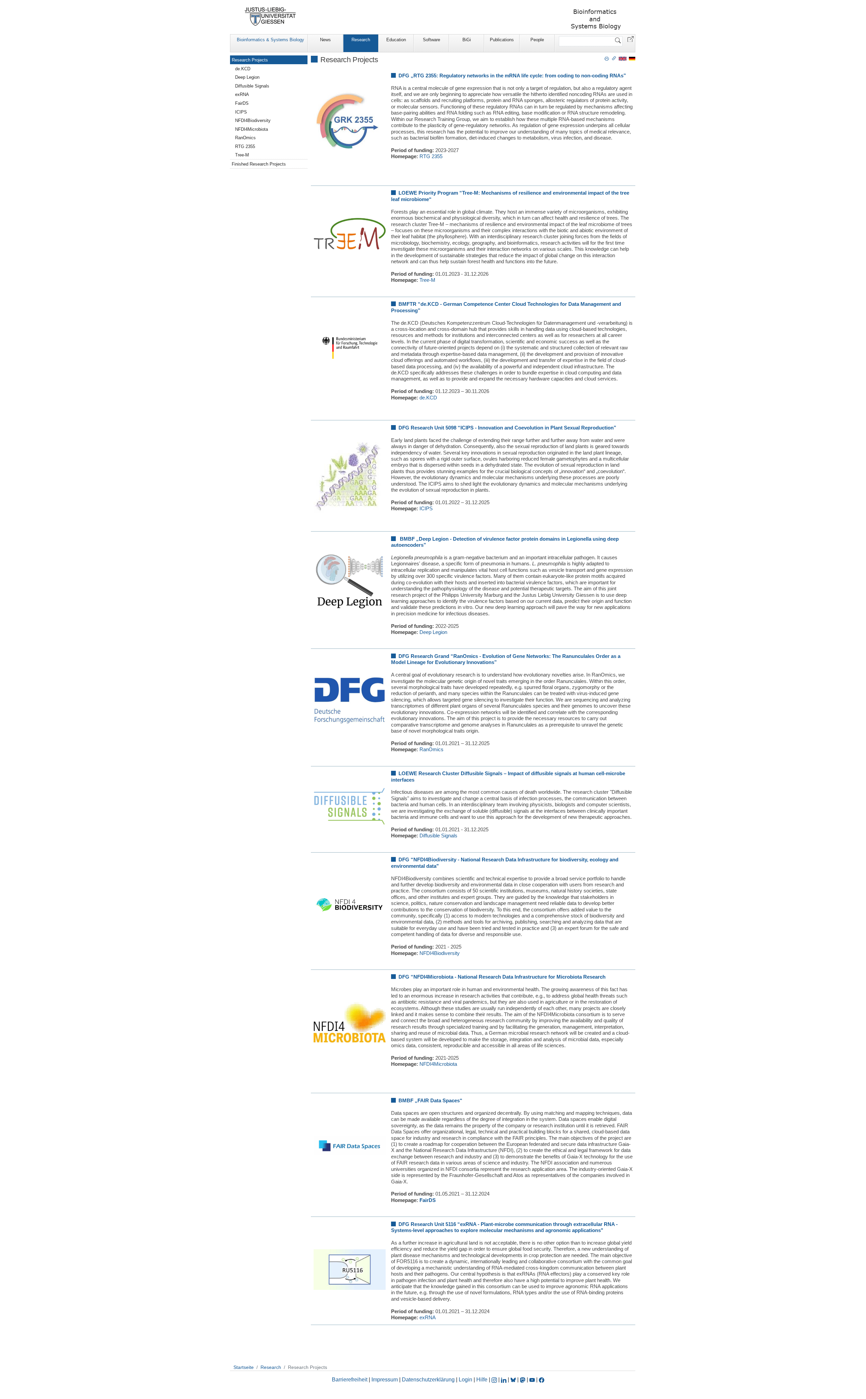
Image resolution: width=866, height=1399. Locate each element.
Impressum (384, 1379)
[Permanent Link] (614, 58)
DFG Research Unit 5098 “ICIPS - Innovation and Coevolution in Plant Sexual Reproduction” (507, 428)
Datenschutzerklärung (428, 1379)
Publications (502, 39)
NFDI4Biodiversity (439, 953)
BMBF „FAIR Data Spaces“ (430, 1100)
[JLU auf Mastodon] (523, 1379)
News (325, 39)
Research (360, 39)
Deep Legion (433, 632)
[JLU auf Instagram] (495, 1379)
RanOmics (431, 749)
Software (431, 39)
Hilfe (481, 1379)
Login (466, 1379)
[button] (631, 38)
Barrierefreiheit (349, 1379)
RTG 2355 (430, 156)
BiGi (466, 39)
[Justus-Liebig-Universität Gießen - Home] (270, 16)
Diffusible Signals (438, 835)
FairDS (427, 1200)
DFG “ (405, 859)
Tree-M (427, 280)
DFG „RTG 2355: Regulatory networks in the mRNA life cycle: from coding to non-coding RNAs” (512, 75)
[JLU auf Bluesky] (513, 1379)
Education (396, 39)
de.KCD (428, 397)
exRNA (427, 1317)
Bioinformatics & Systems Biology (270, 39)
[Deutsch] (632, 58)
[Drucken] (607, 58)
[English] (622, 58)
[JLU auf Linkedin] (504, 1379)
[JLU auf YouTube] (532, 1379)
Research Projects (250, 60)
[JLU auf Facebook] (541, 1379)
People (537, 39)
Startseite (243, 1367)
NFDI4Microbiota (438, 1064)
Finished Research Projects (259, 164)
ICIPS (426, 508)
